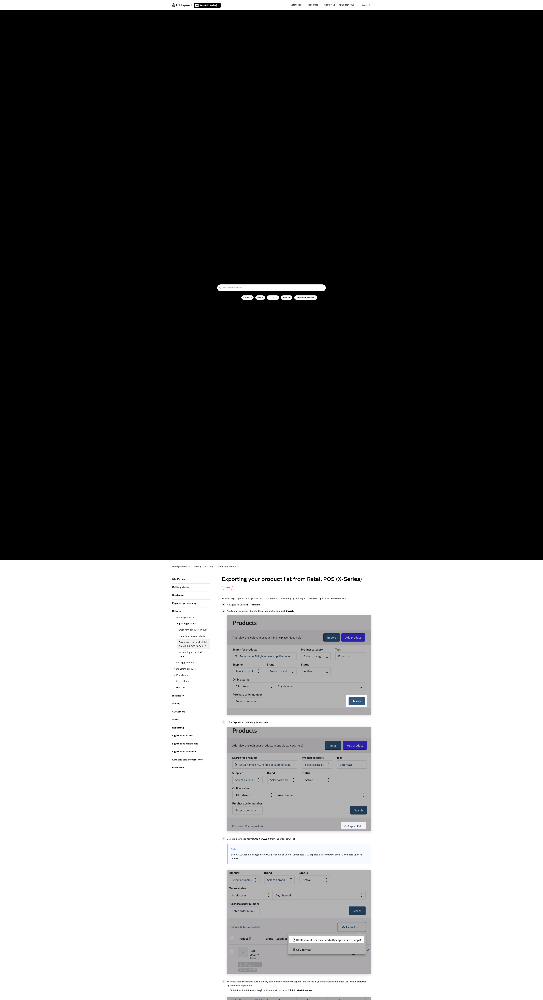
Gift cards (181, 687)
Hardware (178, 595)
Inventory (178, 696)
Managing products (186, 669)
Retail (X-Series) (208, 5)
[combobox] (271, 287)
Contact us (329, 5)
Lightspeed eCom (182, 735)
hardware (247, 297)
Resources (313, 5)
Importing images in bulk (192, 636)
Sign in (364, 5)
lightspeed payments (305, 297)
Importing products (228, 567)
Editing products (185, 663)
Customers (178, 712)
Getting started (181, 587)
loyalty (260, 297)
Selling (176, 703)
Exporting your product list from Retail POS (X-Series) (193, 644)
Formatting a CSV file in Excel (191, 654)
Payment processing (184, 603)
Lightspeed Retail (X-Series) (186, 567)
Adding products (185, 617)
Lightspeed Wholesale (185, 743)
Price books (182, 675)
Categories (295, 5)
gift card (287, 297)
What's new (179, 579)
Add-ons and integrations (187, 759)
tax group (273, 297)
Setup (175, 719)
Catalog (209, 567)
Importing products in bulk (193, 630)
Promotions (182, 681)
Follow (227, 587)
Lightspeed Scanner (184, 751)
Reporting (178, 728)
